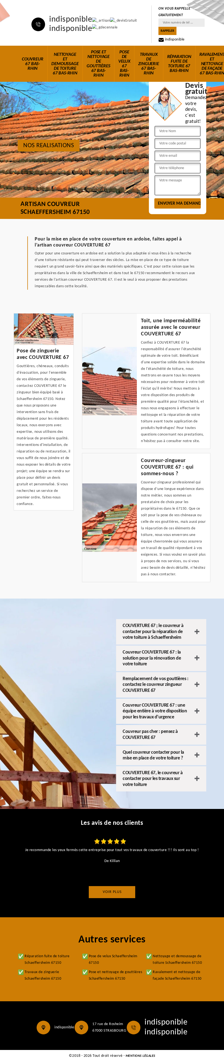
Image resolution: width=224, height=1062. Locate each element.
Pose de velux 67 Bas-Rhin (124, 64)
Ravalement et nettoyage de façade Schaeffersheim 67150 (177, 975)
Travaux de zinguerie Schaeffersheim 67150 (43, 975)
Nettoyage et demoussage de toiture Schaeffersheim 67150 (177, 959)
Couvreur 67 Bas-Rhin (32, 64)
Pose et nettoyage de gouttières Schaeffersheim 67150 (115, 975)
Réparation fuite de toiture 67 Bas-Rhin (179, 63)
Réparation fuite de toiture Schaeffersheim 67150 (47, 959)
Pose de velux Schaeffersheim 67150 (113, 959)
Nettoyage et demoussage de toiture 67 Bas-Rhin (64, 64)
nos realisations (48, 145)
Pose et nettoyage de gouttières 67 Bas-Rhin (98, 64)
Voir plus (112, 892)
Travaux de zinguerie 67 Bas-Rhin (148, 64)
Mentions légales (140, 1056)
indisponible (70, 19)
